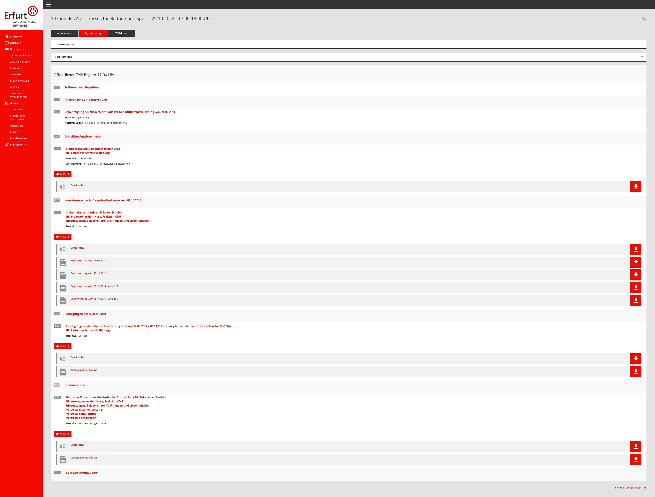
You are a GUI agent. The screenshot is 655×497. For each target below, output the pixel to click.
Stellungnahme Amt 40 (84, 370)
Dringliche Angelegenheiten (83, 136)
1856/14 (64, 346)
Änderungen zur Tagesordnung (86, 100)
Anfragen (15, 74)
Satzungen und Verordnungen (19, 95)
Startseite (16, 36)
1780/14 (64, 236)
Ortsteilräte (16, 125)
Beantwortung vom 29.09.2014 (88, 260)
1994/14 (64, 433)
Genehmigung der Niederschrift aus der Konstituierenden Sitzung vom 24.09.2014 (120, 112)
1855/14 (64, 174)
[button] (21, 49)
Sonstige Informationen (82, 473)
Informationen (64, 33)
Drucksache (77, 185)
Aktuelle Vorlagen (20, 61)
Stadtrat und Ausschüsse (17, 117)
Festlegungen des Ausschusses (85, 314)
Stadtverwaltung (19, 80)
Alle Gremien (17, 109)
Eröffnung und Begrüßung (82, 87)
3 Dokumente (63, 57)
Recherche (16, 68)
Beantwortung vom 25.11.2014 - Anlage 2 (94, 298)
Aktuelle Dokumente (21, 55)
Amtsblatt (15, 87)
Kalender (15, 42)
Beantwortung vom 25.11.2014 (88, 273)
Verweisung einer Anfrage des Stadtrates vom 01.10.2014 (103, 200)
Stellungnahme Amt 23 (84, 457)
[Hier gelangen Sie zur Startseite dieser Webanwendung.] (21, 16)
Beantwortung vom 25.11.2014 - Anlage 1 (94, 286)
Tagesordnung (93, 33)
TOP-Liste (121, 33)
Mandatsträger (18, 138)
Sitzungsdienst (635, 487)
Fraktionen (16, 132)
